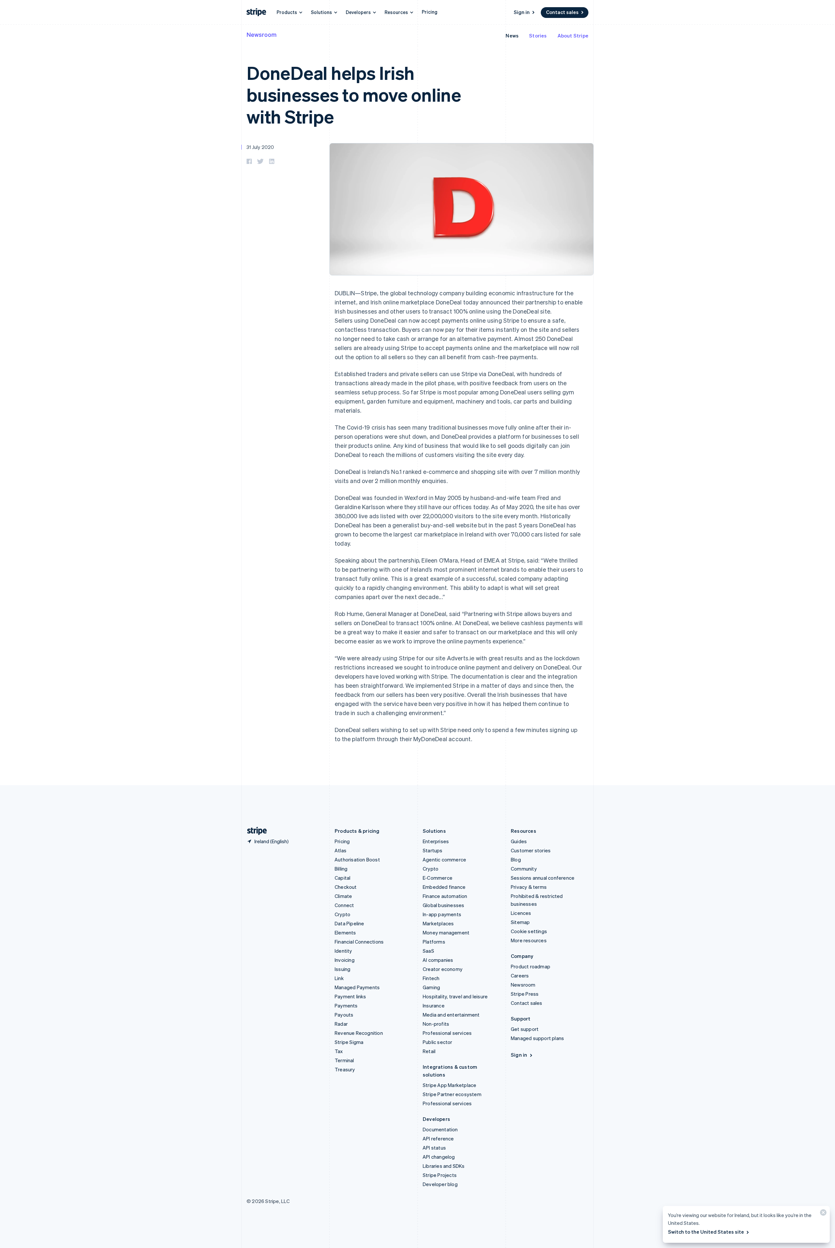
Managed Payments (357, 987)
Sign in (522, 12)
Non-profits (436, 1023)
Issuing (342, 969)
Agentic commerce (444, 859)
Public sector (437, 1042)
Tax (339, 1051)
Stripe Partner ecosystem (452, 1094)
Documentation (440, 1129)
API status (434, 1147)
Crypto (342, 914)
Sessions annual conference (542, 877)
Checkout (346, 887)
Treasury (345, 1069)
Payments (346, 1005)
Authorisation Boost (357, 859)
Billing (341, 868)
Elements (345, 932)
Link (339, 978)
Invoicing (345, 960)
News (512, 35)
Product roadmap (530, 966)
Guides (519, 841)
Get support (525, 1029)
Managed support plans (537, 1038)
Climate (343, 896)
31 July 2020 (260, 147)
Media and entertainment (451, 1014)
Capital (342, 877)
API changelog (439, 1156)
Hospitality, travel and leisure (455, 996)
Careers (520, 975)
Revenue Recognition (359, 1033)
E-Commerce (437, 877)
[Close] (822, 1214)
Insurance (434, 1005)
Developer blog (440, 1184)
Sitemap (520, 922)
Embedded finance (444, 887)
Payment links (350, 996)
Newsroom (262, 34)
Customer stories (531, 850)
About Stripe (572, 35)
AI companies (438, 960)
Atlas (340, 850)
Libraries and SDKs (444, 1166)
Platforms (434, 941)
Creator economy (443, 969)
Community (524, 868)
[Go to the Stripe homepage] (254, 831)
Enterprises (436, 841)
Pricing (429, 12)
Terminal (344, 1060)
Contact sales (562, 12)
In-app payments (442, 914)
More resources (529, 940)
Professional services (447, 1033)
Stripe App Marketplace (449, 1085)
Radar (341, 1023)
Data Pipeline (349, 923)
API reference (438, 1138)
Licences (521, 913)
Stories (538, 35)
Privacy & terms (529, 887)
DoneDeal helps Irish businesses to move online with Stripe (354, 94)
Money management (446, 932)
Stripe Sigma (349, 1042)
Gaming (431, 987)
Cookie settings (529, 931)
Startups (433, 850)
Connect (344, 905)
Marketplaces (438, 923)
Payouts (344, 1014)
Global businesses (443, 905)
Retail (429, 1051)
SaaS (428, 950)
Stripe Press (525, 994)
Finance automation (445, 896)
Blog (516, 859)
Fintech (431, 978)
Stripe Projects (440, 1175)
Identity (343, 950)
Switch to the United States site (706, 1231)
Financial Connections (359, 941)
